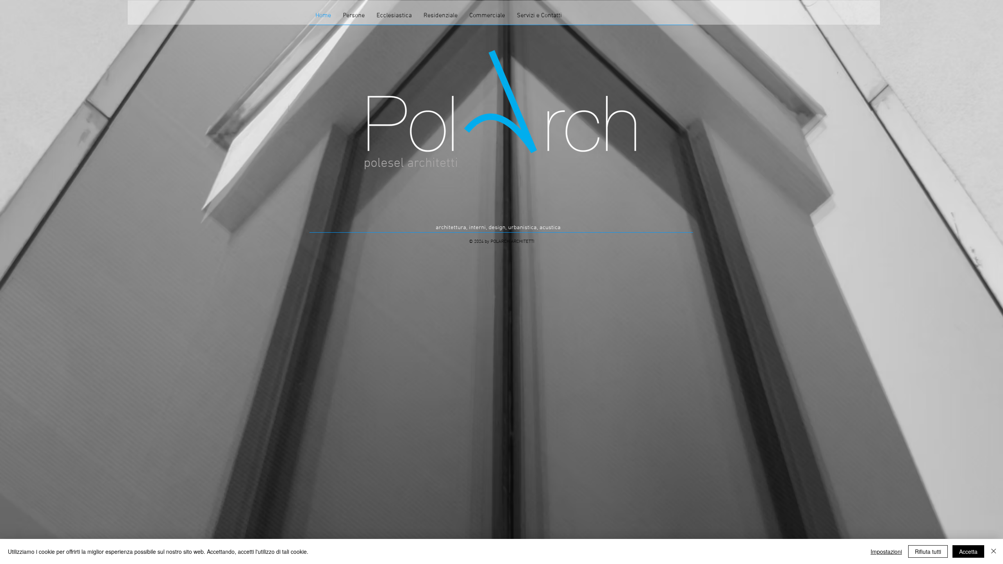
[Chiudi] (993, 551)
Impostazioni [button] (886, 551)
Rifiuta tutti (928, 551)
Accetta (968, 551)
